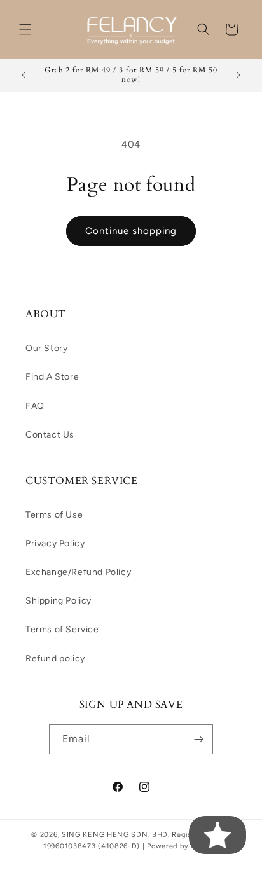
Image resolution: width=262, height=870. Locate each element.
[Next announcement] (238, 75)
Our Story (46, 348)
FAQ (35, 406)
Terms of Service (62, 629)
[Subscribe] (198, 739)
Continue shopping (131, 231)
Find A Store (52, 376)
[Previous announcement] (24, 75)
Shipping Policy (58, 600)
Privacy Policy (55, 543)
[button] (25, 29)
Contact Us (49, 434)
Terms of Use (54, 514)
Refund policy (55, 658)
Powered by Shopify (183, 846)
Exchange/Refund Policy (78, 572)
